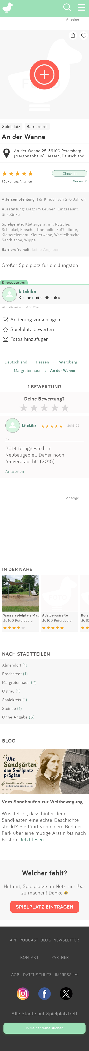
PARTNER (60, 957)
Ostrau (8, 691)
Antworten (14, 471)
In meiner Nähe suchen (45, 1028)
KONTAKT (29, 957)
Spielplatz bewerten (32, 329)
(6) (32, 717)
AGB (15, 974)
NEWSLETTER (66, 940)
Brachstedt (12, 673)
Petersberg (67, 362)
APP (13, 940)
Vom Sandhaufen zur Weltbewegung (42, 801)
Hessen (42, 362)
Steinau (9, 708)
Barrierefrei (37, 126)
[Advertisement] (46, 527)
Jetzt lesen (32, 839)
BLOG (46, 940)
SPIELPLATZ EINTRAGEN (44, 906)
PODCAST (29, 940)
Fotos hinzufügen (29, 339)
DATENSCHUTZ (37, 974)
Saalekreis (11, 699)
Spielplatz (11, 126)
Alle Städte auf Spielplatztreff (44, 1013)
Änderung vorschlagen (35, 319)
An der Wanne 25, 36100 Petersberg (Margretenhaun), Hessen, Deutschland (49, 153)
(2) (34, 682)
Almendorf (11, 665)
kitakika (27, 291)
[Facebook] (44, 998)
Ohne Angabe (15, 717)
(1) (25, 665)
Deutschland (16, 362)
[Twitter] (66, 998)
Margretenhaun (28, 370)
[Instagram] (22, 998)
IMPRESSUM (66, 974)
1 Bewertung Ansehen (17, 181)
